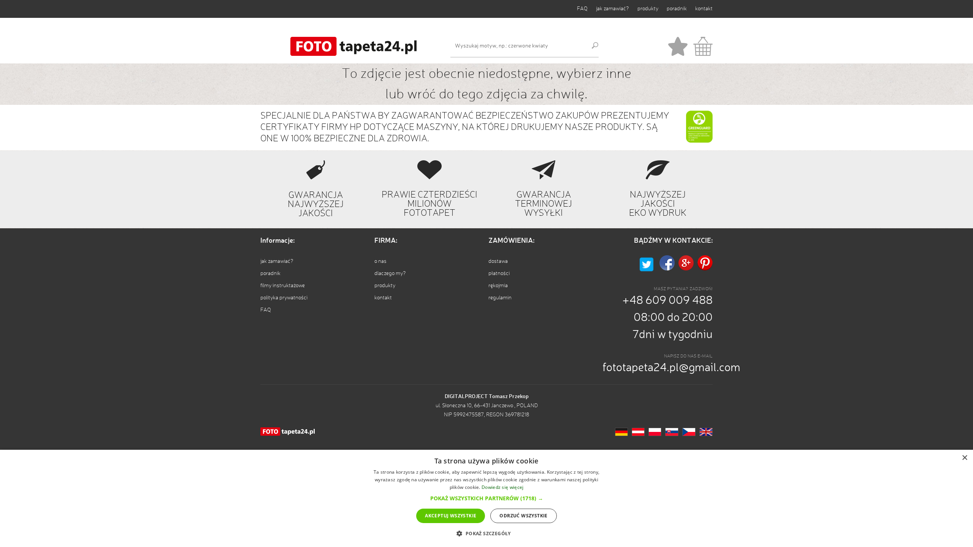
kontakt (704, 8)
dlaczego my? (390, 273)
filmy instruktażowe (282, 285)
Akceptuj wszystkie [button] (450, 515)
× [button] (964, 458)
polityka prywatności (283, 297)
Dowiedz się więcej (502, 487)
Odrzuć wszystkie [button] (523, 515)
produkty (647, 8)
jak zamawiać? (612, 8)
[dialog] (486, 498)
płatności (499, 273)
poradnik (677, 8)
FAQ (582, 8)
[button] (486, 498)
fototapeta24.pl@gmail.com (671, 368)
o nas (380, 261)
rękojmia (498, 285)
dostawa (498, 261)
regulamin (500, 297)
